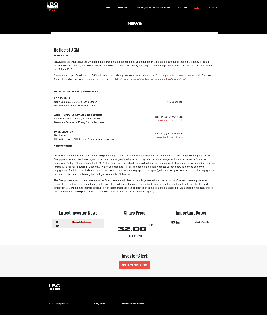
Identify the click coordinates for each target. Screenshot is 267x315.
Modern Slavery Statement (133, 303)
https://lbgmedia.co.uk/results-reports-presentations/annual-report (150, 79)
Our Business (123, 7)
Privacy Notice (99, 303)
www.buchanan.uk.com (170, 137)
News (196, 7)
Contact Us (212, 7)
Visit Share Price (134, 224)
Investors (182, 7)
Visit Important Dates (191, 224)
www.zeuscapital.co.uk (170, 120)
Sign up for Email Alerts (134, 265)
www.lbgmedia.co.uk (189, 75)
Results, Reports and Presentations (153, 7)
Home (108, 7)
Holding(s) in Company (82, 222)
